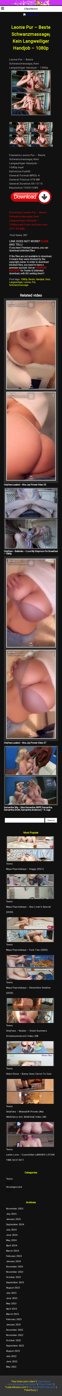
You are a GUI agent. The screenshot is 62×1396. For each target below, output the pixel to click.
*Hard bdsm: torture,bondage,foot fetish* (29, 1383)
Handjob (40, 279)
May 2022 (11, 1366)
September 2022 (15, 1345)
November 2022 (14, 1335)
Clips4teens (31, 9)
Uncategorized (14, 1187)
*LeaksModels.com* (16, 1387)
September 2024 (15, 1224)
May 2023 (11, 1303)
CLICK (44, 241)
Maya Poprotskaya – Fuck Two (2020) (27, 950)
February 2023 (14, 1319)
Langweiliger (16, 282)
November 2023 (14, 1272)
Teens (9, 1178)
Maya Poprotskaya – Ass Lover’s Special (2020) (28, 909)
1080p (24, 279)
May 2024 (11, 1240)
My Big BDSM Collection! (42, 1387)
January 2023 (13, 1324)
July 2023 (11, 1293)
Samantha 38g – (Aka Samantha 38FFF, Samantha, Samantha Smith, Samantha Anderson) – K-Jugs (28, 808)
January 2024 (13, 1261)
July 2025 (11, 1214)
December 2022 (14, 1330)
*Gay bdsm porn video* (23, 1381)
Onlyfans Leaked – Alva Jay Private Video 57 (25, 743)
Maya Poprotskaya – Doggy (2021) (25, 869)
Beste (31, 279)
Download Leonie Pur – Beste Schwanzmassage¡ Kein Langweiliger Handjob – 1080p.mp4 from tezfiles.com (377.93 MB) (28, 220)
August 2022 (13, 1351)
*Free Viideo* (46, 1384)
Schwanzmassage (18, 285)
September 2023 (15, 1282)
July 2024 (11, 1229)
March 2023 (12, 1314)
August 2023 (13, 1287)
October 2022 (13, 1340)
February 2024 (14, 1256)
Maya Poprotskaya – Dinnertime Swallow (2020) (28, 990)
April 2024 (11, 1245)
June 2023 (11, 1298)
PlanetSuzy (30, 1390)
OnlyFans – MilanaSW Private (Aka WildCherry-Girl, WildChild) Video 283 (26, 1114)
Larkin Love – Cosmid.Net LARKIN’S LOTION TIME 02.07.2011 (30, 1157)
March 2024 (12, 1250)
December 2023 (14, 1266)
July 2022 (11, 1356)
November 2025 (14, 1208)
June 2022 (11, 1361)
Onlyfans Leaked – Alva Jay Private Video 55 (25, 484)
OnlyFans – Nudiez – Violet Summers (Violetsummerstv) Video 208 (26, 1033)
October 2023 (13, 1277)
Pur (33, 282)
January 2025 (13, 1219)
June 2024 (11, 1235)
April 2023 (11, 1308)
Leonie (27, 282)
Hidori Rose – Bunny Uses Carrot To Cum (29, 1073)
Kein (47, 279)
